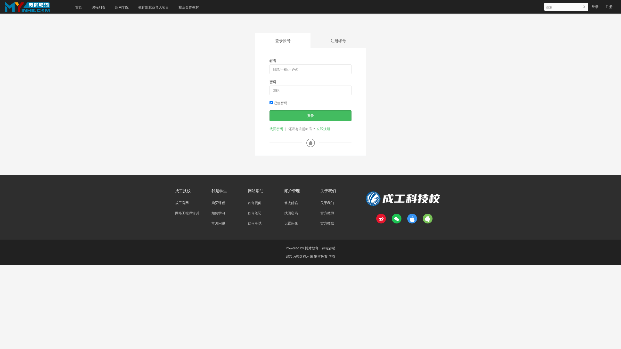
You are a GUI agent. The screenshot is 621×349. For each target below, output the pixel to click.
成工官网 (182, 202)
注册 (609, 6)
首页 (78, 7)
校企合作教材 (189, 7)
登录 (595, 6)
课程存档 (328, 248)
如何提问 (254, 202)
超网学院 (122, 7)
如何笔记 (254, 212)
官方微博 (327, 212)
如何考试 (254, 223)
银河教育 (321, 256)
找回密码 (276, 128)
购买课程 (218, 202)
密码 (273, 81)
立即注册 (323, 128)
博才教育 (312, 248)
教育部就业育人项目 (153, 7)
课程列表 (98, 7)
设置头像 (291, 223)
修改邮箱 (291, 202)
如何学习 (218, 212)
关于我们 (327, 202)
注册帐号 (338, 40)
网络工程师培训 (187, 212)
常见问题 (218, 223)
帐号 (273, 60)
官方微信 (327, 223)
